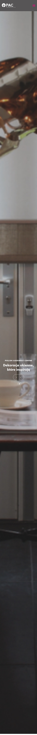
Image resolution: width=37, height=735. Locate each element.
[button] (16, 377)
